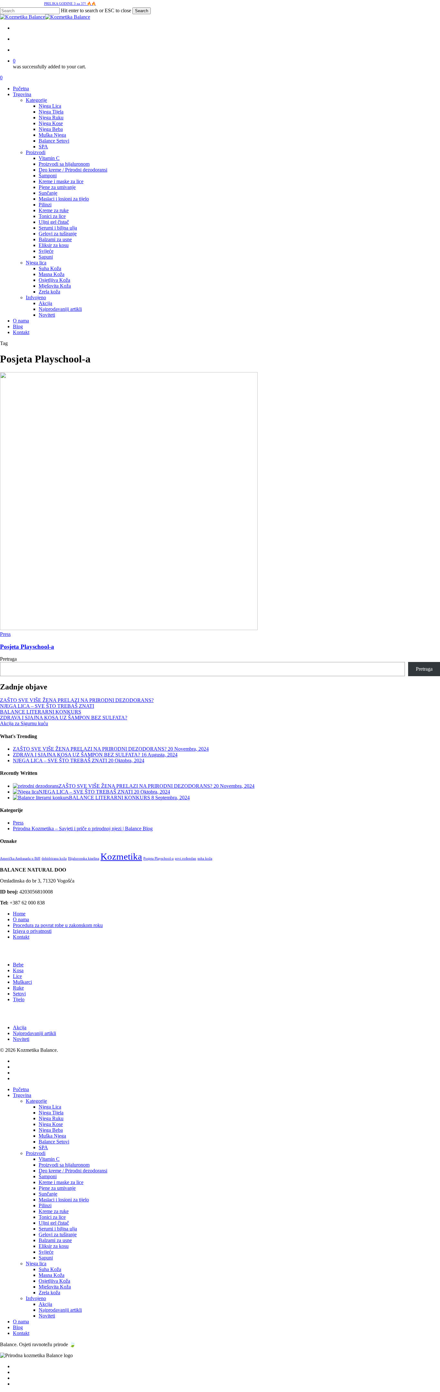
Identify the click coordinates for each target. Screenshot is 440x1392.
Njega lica (36, 1263)
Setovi (19, 993)
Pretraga (8, 659)
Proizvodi (35, 1153)
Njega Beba (51, 1130)
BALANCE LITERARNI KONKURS (40, 712)
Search (141, 10)
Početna (21, 1089)
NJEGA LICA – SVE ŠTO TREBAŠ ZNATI (47, 706)
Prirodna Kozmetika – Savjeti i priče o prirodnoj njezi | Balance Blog (83, 828)
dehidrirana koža (54, 858)
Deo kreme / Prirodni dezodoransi (73, 1170)
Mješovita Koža (55, 1286)
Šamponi (48, 1176)
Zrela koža (49, 1292)
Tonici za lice (52, 1217)
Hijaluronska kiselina (83, 858)
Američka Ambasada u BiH (20, 858)
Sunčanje (48, 1194)
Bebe (18, 964)
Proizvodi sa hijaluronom (64, 1165)
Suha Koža (50, 1269)
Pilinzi (45, 1205)
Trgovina (22, 1095)
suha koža (204, 858)
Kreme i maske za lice (61, 1182)
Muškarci (22, 982)
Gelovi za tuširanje (58, 1234)
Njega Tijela (51, 1112)
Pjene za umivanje (57, 1188)
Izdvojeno (36, 1298)
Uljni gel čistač (54, 1223)
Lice (17, 976)
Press (5, 634)
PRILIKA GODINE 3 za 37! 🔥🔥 (70, 3)
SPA (43, 1147)
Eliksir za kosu (54, 1246)
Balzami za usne (55, 1240)
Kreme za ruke (54, 1211)
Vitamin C (49, 1159)
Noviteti (21, 1039)
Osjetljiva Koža (54, 1281)
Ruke (18, 988)
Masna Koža (51, 1275)
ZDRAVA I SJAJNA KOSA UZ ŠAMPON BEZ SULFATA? (63, 717)
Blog (18, 1327)
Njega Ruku (51, 1118)
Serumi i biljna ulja (58, 1228)
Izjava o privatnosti (32, 931)
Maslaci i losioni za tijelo (64, 1199)
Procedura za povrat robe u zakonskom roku (58, 925)
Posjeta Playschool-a (27, 646)
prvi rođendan (185, 858)
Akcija (19, 1027)
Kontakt (21, 937)
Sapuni (46, 1257)
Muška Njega (52, 1136)
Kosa (18, 970)
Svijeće (46, 1252)
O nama (21, 919)
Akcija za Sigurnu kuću (24, 723)
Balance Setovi (54, 1141)
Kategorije (36, 1101)
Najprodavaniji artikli (34, 1033)
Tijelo (18, 999)
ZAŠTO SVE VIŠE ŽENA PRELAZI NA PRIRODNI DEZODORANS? (77, 700)
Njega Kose (51, 1124)
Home (19, 913)
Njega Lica (50, 1107)
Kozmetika (121, 856)
